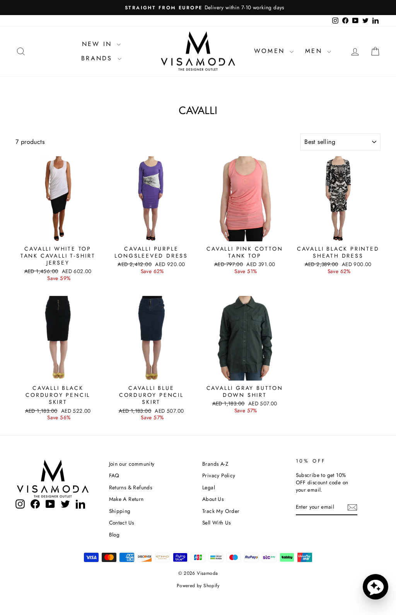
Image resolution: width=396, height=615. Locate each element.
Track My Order (221, 511)
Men (315, 50)
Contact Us (121, 522)
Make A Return (126, 499)
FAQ (114, 475)
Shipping (120, 511)
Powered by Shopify (198, 585)
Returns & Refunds (130, 487)
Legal (208, 487)
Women (271, 50)
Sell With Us (216, 522)
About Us (213, 499)
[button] (375, 587)
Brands (98, 58)
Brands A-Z (215, 464)
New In (98, 43)
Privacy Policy (219, 475)
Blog (114, 534)
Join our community (132, 464)
